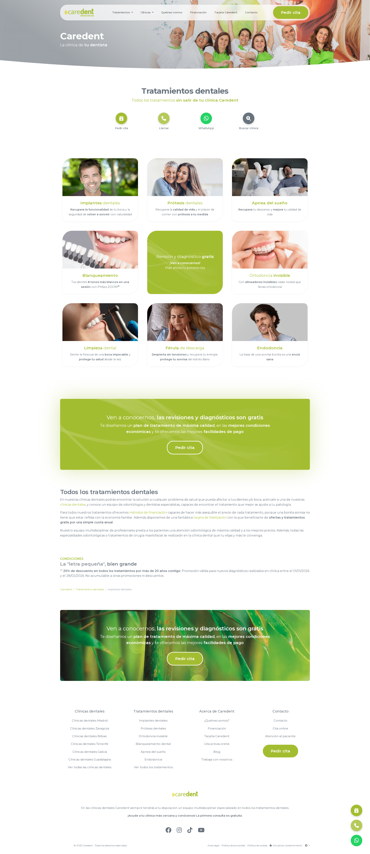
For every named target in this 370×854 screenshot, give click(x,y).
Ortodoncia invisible (153, 736)
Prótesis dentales (153, 728)
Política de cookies (257, 845)
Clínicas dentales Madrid (90, 720)
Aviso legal (213, 845)
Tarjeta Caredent (225, 12)
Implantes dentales (153, 720)
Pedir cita (290, 12)
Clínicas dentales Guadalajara (89, 759)
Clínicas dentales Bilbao (89, 736)
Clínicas (146, 12)
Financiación (198, 12)
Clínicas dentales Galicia (89, 752)
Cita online (280, 728)
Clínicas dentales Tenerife (89, 744)
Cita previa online (217, 744)
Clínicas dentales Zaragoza (89, 728)
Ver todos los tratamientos (153, 767)
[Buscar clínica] (248, 118)
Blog (216, 752)
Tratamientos (121, 12)
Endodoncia (153, 759)
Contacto (251, 12)
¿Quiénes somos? (217, 720)
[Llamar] (164, 118)
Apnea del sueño (153, 752)
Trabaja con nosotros (216, 759)
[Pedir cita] (121, 118)
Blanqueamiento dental (153, 744)
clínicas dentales (73, 504)
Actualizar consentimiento (287, 845)
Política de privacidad (233, 845)
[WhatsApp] (206, 118)
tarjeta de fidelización (210, 517)
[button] (307, 845)
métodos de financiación (148, 512)
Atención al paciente (280, 736)
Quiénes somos (171, 12)
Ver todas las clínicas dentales (89, 767)
